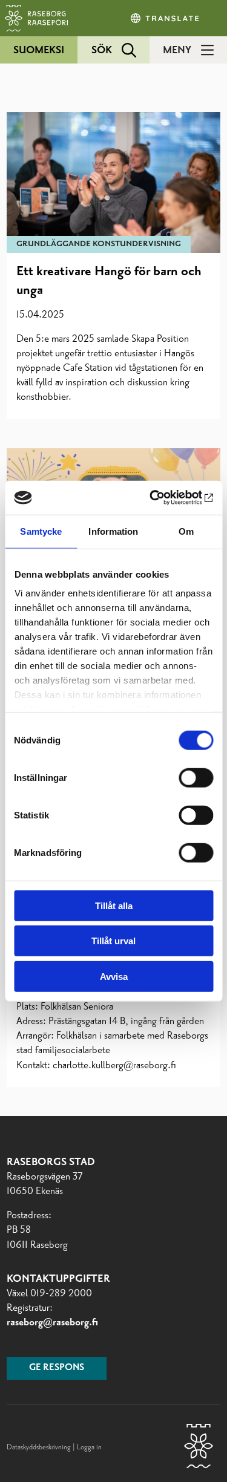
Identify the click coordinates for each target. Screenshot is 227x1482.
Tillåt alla (114, 905)
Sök (101, 50)
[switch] (196, 777)
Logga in (89, 1447)
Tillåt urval (113, 941)
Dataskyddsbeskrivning (40, 1447)
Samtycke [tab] (41, 531)
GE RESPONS (56, 1367)
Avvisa (114, 976)
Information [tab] (113, 531)
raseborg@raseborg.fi (52, 1322)
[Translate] (166, 18)
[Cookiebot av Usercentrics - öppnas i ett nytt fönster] (161, 498)
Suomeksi (38, 50)
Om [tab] (186, 531)
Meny (177, 50)
